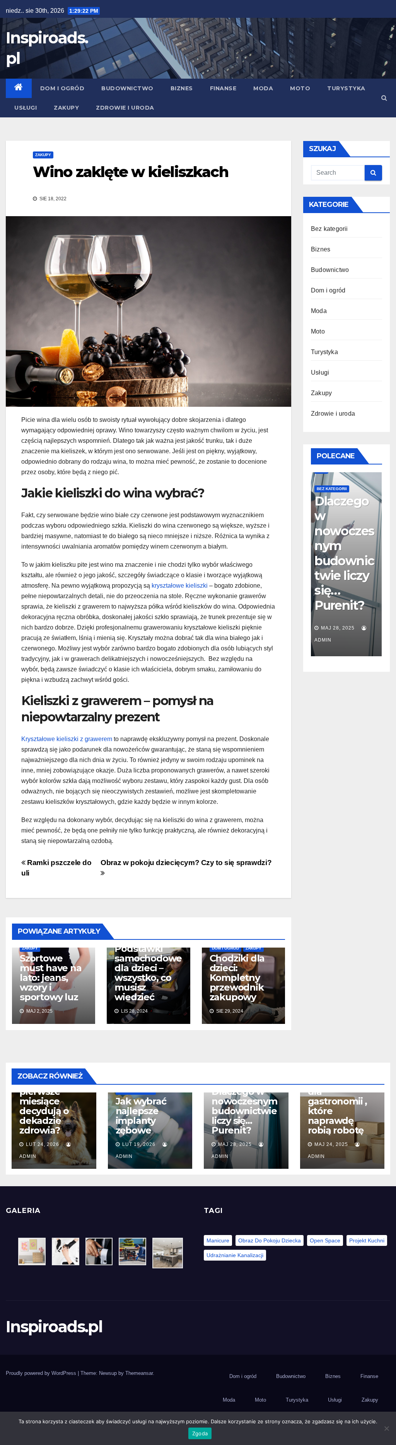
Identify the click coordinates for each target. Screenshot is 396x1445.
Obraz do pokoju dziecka (269, 1240)
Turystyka (346, 88)
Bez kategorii (329, 228)
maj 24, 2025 (338, 628)
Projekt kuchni (366, 1240)
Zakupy (66, 107)
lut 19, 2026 (138, 1144)
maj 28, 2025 (235, 1144)
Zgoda (200, 1433)
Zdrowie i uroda (125, 107)
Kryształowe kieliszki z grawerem (66, 739)
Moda (263, 88)
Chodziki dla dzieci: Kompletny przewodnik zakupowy (237, 978)
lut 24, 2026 (42, 1144)
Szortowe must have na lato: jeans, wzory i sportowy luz (51, 978)
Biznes (182, 88)
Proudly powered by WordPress (42, 1373)
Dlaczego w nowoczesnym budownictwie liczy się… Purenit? (244, 1111)
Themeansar (139, 1373)
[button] (384, 98)
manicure (218, 1240)
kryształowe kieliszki (180, 585)
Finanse (223, 88)
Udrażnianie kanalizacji (235, 1255)
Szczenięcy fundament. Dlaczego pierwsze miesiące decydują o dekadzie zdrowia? (46, 1096)
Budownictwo (127, 88)
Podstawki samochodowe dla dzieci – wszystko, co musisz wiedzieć (148, 973)
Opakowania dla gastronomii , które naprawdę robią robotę (344, 560)
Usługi (25, 107)
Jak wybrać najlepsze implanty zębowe (141, 1116)
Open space (325, 1240)
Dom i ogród (62, 88)
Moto (300, 88)
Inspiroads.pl (54, 1326)
